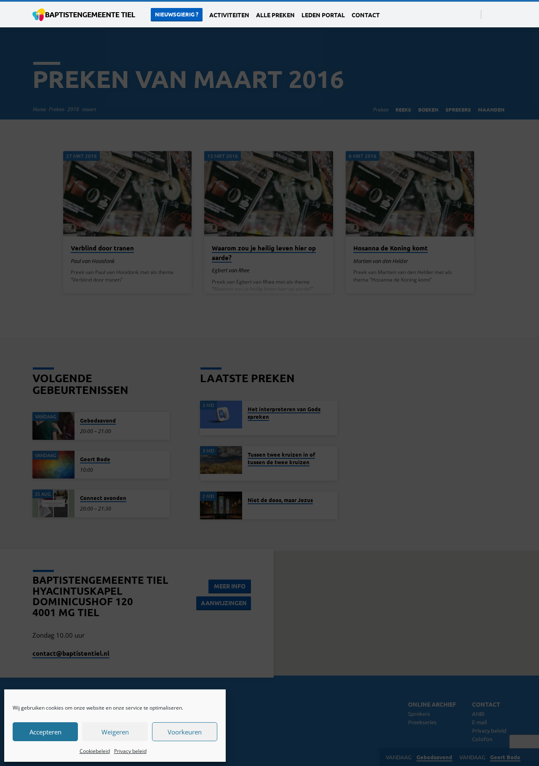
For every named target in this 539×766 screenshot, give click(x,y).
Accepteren (45, 732)
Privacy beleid (130, 751)
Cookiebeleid (95, 751)
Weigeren (115, 732)
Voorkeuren (185, 732)
